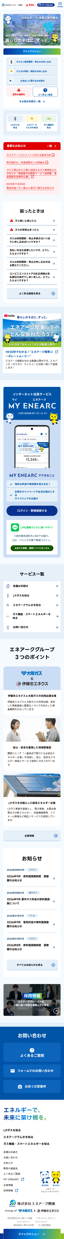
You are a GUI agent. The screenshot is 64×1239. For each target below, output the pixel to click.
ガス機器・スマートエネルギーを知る (26, 1144)
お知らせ (8, 1163)
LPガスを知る (12, 1130)
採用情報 (8, 1190)
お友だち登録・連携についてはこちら (32, 548)
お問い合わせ (10, 1157)
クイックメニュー (28, 1234)
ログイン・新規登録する (32, 511)
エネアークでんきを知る (18, 1137)
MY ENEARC (47, 5)
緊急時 (31, 5)
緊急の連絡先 (19, 94)
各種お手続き (10, 1152)
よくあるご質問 (45, 94)
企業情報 (8, 1185)
